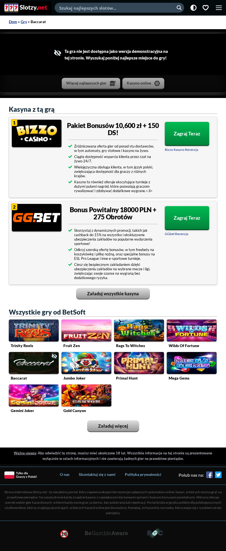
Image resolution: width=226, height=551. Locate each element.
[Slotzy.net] (26, 7)
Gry (24, 21)
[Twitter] (218, 476)
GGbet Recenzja (176, 234)
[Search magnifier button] (179, 7)
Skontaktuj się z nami (97, 474)
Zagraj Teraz (187, 133)
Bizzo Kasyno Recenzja (181, 150)
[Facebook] (209, 476)
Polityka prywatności (143, 474)
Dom (13, 21)
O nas (64, 474)
